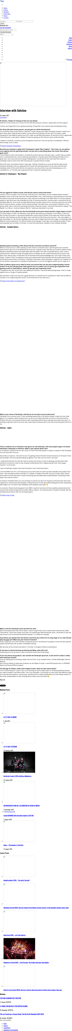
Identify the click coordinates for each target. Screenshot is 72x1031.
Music (5, 16)
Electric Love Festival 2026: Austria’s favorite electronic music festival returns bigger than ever (33, 990)
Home (5, 1024)
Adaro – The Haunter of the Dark (13, 845)
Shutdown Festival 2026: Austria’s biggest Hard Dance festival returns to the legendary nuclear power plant (36, 908)
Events (6, 10)
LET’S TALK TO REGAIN (10, 747)
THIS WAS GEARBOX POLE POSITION (10, 998)
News (5, 8)
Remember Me (4, 25)
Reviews (6, 12)
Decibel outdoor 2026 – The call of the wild (16, 880)
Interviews (7, 14)
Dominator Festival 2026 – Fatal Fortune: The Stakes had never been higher (26, 962)
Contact (6, 18)
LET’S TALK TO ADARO (10, 717)
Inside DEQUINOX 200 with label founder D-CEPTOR (19, 816)
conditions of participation (11, 1030)
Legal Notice (7, 1028)
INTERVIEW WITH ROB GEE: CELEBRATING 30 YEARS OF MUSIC (22, 806)
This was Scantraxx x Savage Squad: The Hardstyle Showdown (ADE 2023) (22, 1014)
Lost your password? (5, 28)
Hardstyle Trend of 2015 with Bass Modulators (18, 776)
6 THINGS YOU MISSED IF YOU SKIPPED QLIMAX (13, 1006)
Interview (3, 117)
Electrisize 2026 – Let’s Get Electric (14, 935)
